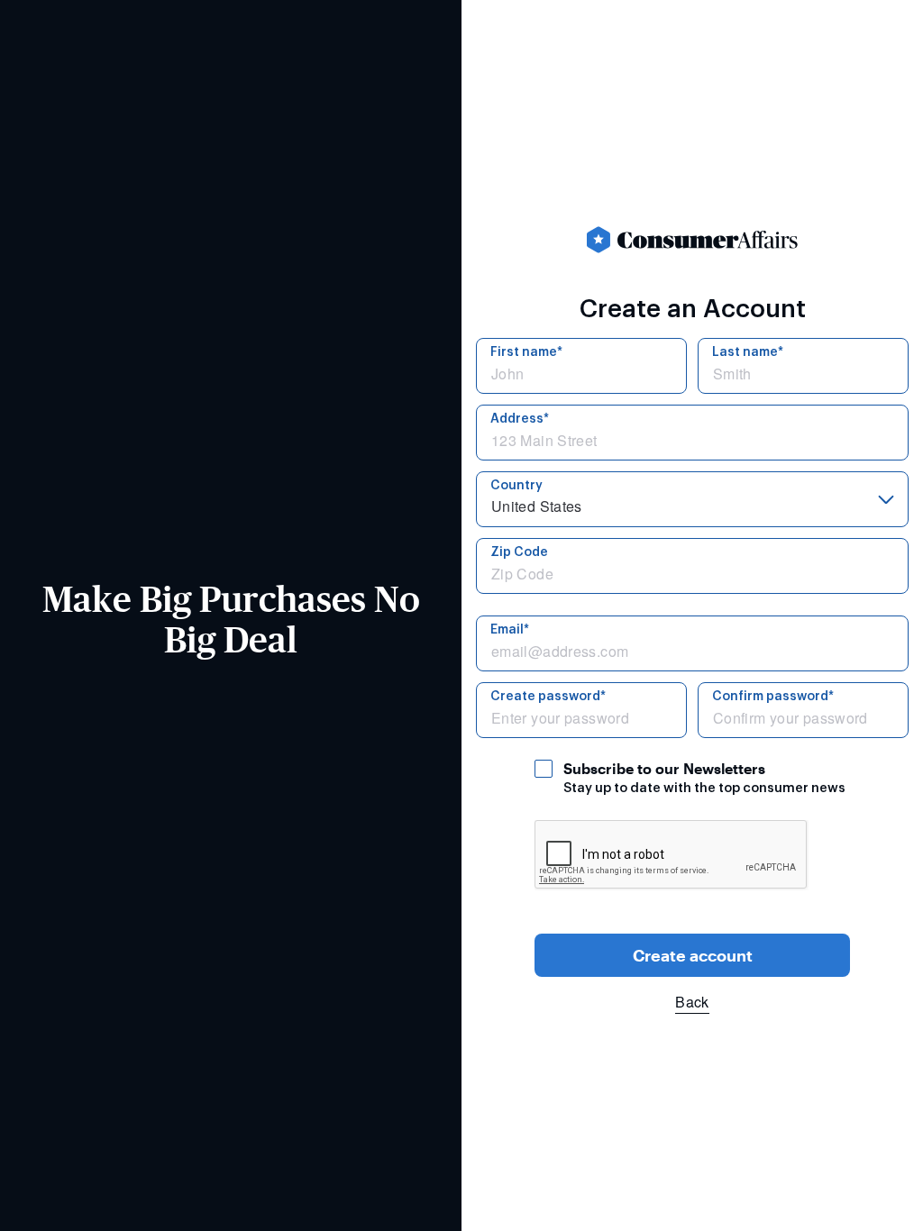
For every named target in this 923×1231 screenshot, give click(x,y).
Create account (693, 955)
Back (691, 1001)
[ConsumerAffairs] (692, 239)
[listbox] (692, 499)
